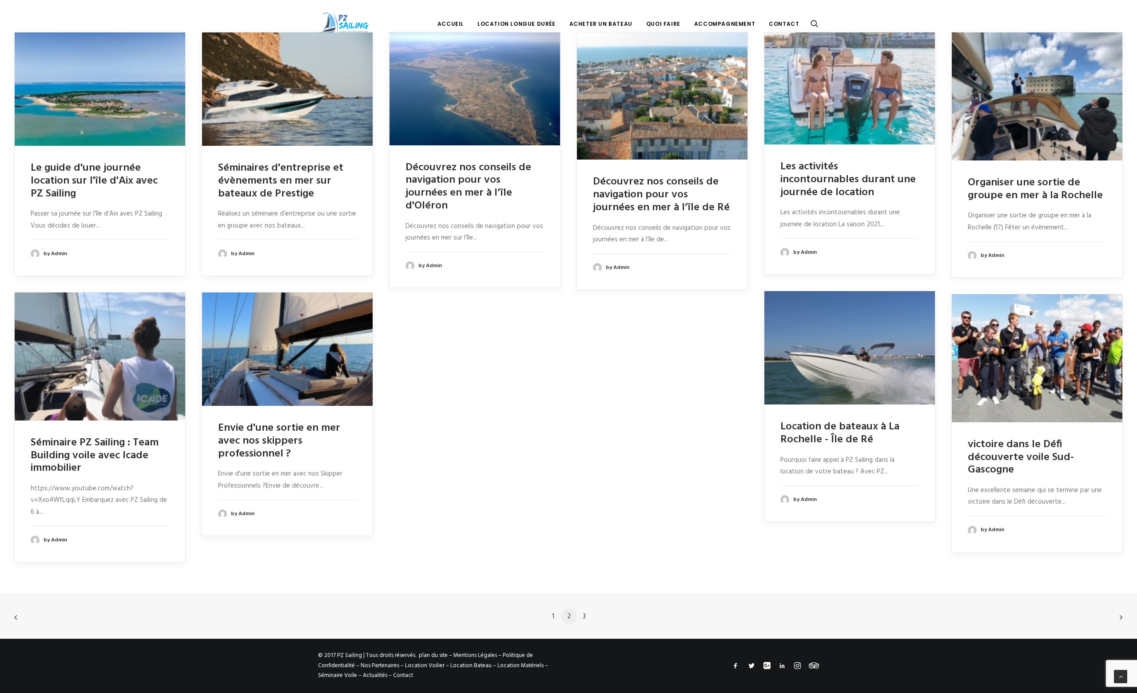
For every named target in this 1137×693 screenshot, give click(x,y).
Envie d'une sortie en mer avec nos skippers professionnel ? (279, 441)
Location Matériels (520, 665)
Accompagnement (724, 24)
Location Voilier (425, 665)
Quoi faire (663, 24)
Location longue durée (516, 24)
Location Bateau (471, 665)
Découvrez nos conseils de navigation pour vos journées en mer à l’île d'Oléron (468, 186)
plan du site (433, 655)
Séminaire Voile (337, 675)
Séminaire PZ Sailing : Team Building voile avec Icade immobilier (95, 455)
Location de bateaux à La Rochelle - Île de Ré (839, 433)
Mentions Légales (475, 655)
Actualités (375, 675)
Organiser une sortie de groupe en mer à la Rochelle (1035, 189)
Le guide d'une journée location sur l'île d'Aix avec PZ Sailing (94, 181)
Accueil (450, 24)
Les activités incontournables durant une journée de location (848, 179)
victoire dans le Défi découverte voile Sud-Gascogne (1021, 457)
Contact (784, 24)
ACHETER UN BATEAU (600, 24)
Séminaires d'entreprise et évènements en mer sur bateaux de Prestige (280, 181)
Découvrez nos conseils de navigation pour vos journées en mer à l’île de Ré (661, 194)
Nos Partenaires (380, 665)
